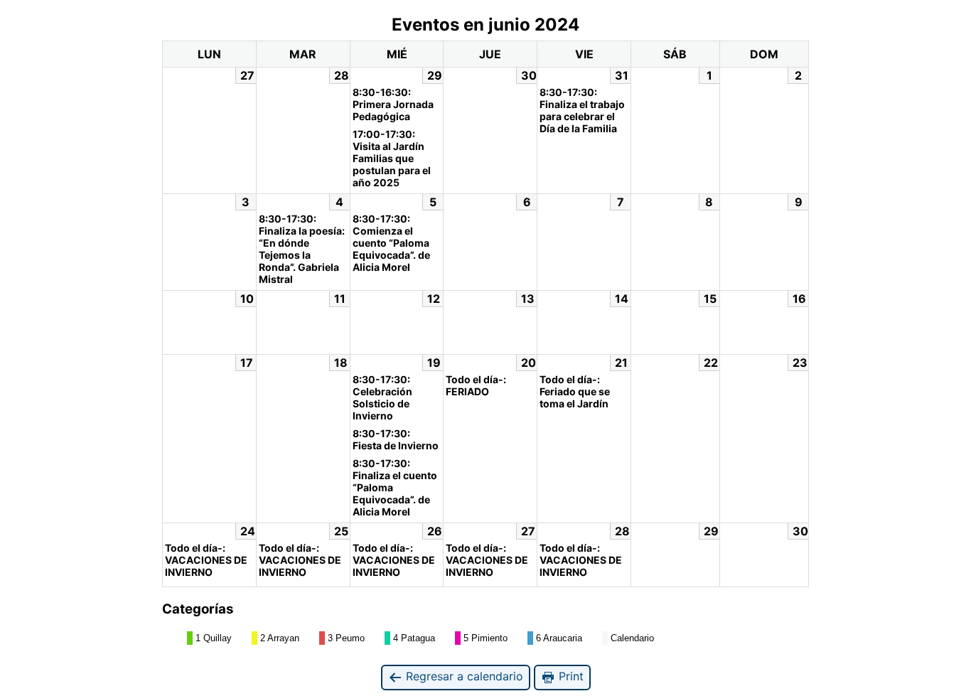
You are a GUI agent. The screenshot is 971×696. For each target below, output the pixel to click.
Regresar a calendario (462, 676)
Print (569, 676)
